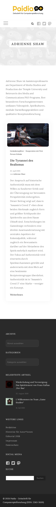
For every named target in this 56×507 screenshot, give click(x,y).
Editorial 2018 (13, 436)
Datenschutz (12, 445)
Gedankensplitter (17, 151)
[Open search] (32, 23)
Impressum (11, 440)
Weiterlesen (16, 294)
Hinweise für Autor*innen (19, 432)
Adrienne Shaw (19, 174)
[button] (6, 23)
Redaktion (11, 427)
